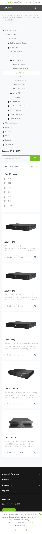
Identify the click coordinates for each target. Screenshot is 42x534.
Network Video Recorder (32, 18)
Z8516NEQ (9, 242)
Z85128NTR (10, 438)
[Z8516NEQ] (21, 227)
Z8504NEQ (9, 340)
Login (30, 2)
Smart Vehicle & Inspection (18, 106)
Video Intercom (15, 119)
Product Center (13, 15)
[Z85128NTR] (21, 423)
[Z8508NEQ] (21, 276)
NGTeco (7, 136)
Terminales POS (10, 144)
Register (37, 2)
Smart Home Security (16, 114)
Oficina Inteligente (11, 123)
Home (4, 15)
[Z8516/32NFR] (21, 374)
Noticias (5, 480)
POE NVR (18, 77)
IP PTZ (15, 56)
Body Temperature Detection (19, 43)
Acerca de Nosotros (10, 474)
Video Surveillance (16, 18)
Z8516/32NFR (11, 389)
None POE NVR (9, 20)
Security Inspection (16, 110)
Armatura (8, 131)
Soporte (5, 491)
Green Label (9, 127)
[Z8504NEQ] (21, 325)
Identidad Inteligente (12, 30)
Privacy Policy (21, 525)
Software (8, 140)
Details (9, 257)
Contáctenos (7, 485)
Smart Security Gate (16, 102)
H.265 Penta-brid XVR (19, 89)
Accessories (16, 97)
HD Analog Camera (19, 64)
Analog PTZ (16, 93)
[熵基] (8, 8)
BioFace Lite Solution (19, 84)
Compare (21, 257)
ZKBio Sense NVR (20, 81)
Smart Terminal (12, 39)
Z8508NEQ (9, 291)
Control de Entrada (26, 15)
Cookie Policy (31, 522)
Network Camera (18, 60)
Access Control (14, 47)
